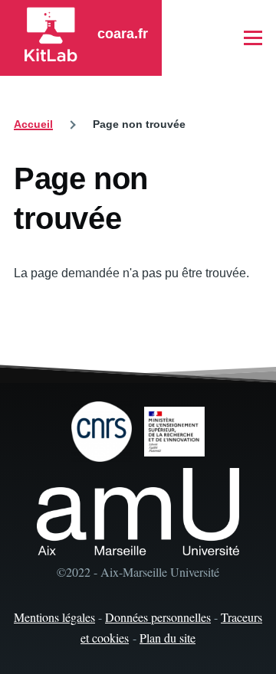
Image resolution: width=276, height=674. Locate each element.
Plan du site (168, 638)
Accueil (33, 124)
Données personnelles (158, 617)
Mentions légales (54, 617)
